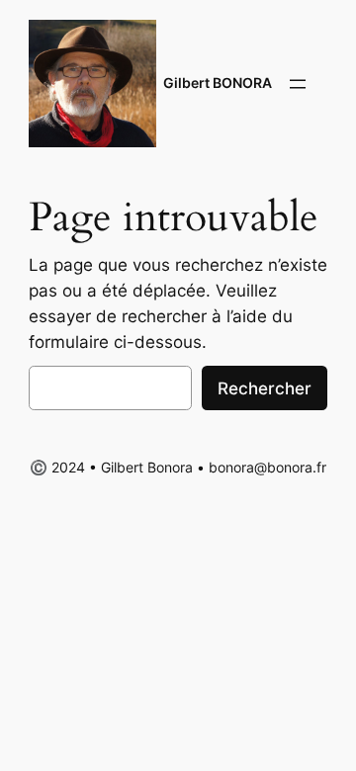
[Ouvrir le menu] (298, 84)
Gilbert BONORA (217, 82)
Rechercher (265, 388)
